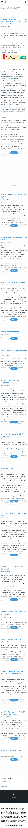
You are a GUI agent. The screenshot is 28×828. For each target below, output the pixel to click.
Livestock (3, 788)
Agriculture (3, 784)
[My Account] (25, 2)
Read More (14, 225)
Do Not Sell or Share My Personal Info (14, 825)
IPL (2, 6)
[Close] (26, 805)
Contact (14, 799)
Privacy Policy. (15, 822)
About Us (14, 797)
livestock (14, 72)
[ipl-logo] (6, 3)
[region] (14, 815)
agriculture (12, 104)
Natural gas (3, 783)
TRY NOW (23, 57)
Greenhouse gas (4, 781)
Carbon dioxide (4, 786)
